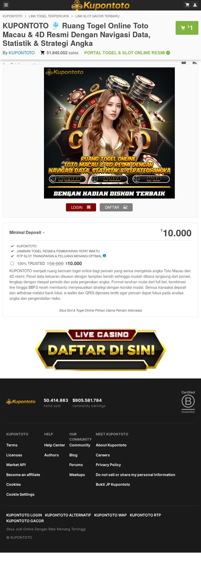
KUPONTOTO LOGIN (24, 515)
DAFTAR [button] (112, 207)
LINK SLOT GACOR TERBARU (97, 16)
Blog (73, 455)
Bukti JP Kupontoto (113, 484)
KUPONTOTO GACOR (25, 521)
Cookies (13, 484)
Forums (76, 464)
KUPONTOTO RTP (145, 515)
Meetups (77, 474)
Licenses (14, 455)
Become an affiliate (23, 474)
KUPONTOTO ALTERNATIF (68, 515)
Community (79, 445)
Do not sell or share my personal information (135, 474)
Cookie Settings (20, 494)
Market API (16, 464)
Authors (51, 455)
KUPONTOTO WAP (110, 515)
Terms (12, 445)
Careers (103, 455)
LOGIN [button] (76, 207)
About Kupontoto (111, 445)
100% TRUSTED (49, 263)
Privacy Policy (108, 464)
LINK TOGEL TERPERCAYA (49, 16)
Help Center (54, 445)
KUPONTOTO (12, 16)
